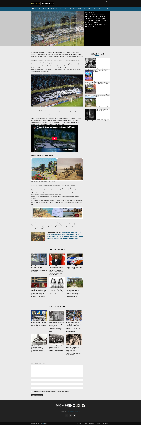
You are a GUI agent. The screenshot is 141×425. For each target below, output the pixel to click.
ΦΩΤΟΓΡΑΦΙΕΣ (88, 8)
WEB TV (80, 8)
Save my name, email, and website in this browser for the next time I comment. (51, 391)
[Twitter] (106, 2)
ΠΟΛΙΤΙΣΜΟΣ (51, 8)
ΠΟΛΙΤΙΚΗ (58, 8)
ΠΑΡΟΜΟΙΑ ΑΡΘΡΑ (57, 249)
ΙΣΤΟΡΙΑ (44, 8)
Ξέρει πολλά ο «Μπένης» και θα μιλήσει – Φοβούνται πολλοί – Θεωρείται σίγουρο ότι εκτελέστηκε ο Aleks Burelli (97, 95)
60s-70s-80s (73, 8)
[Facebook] (104, 2)
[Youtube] (109, 2)
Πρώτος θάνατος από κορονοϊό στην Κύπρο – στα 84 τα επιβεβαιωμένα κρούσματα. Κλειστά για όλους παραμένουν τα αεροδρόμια (39, 268)
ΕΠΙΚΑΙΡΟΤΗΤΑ (36, 8)
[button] (108, 9)
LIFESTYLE (65, 8)
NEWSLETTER (98, 423)
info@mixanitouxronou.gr (74, 411)
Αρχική (86, 12)
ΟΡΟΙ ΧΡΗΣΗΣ (105, 423)
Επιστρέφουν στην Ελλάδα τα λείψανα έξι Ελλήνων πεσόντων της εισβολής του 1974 (75, 267)
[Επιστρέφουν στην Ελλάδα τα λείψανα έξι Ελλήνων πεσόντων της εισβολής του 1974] (75, 259)
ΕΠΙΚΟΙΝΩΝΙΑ (91, 423)
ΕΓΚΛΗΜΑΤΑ (97, 8)
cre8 (43, 423)
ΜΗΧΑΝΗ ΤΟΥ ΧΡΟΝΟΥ (82, 423)
